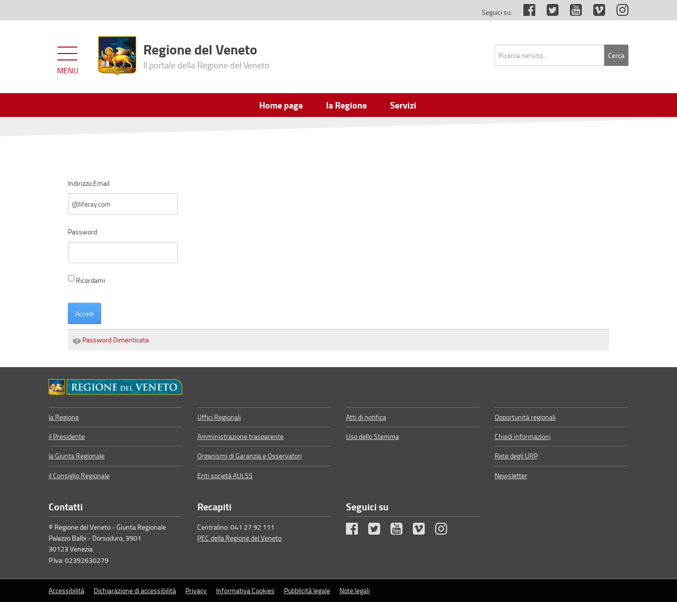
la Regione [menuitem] (346, 105)
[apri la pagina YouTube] (571, 12)
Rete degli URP (516, 455)
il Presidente (67, 436)
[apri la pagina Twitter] (548, 12)
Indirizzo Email (89, 183)
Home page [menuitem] (281, 105)
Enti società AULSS (225, 475)
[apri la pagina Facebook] (524, 12)
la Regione (64, 417)
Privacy (196, 590)
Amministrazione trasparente (240, 436)
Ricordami (90, 280)
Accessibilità (66, 590)
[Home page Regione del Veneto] (117, 56)
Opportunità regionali (525, 417)
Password (82, 231)
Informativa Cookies (245, 590)
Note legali (354, 590)
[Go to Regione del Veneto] (115, 387)
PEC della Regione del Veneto (239, 538)
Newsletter (511, 475)
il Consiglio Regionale (79, 475)
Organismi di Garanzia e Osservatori (249, 455)
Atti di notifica (366, 417)
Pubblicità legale (307, 590)
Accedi (84, 313)
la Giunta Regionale (77, 455)
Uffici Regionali (219, 417)
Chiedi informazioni (523, 436)
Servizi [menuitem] (403, 105)
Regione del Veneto (206, 55)
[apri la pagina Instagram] (617, 12)
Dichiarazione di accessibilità (135, 590)
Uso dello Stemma (372, 436)
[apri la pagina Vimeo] (594, 12)
